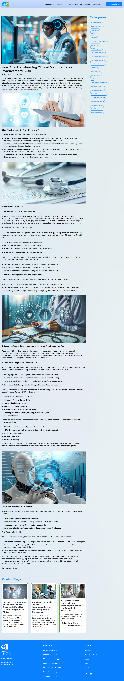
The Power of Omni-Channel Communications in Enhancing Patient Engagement (42, 607)
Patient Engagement (98, 98)
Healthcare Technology (98, 60)
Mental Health (95, 75)
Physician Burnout (97, 109)
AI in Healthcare (96, 22)
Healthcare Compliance (98, 56)
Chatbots (94, 37)
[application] (53, 4)
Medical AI (94, 67)
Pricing (87, 4)
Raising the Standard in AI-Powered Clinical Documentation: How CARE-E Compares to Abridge (14, 607)
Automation (95, 30)
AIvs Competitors (96, 26)
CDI (92, 34)
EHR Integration (96, 49)
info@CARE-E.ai (7, 664)
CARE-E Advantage (50, 672)
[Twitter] (86, 674)
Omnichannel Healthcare (99, 83)
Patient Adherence (97, 86)
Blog (87, 659)
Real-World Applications (52, 667)
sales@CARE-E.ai (7, 662)
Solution (60, 4)
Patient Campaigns (97, 90)
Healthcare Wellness (98, 64)
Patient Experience (97, 101)
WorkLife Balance (96, 113)
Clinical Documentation (98, 41)
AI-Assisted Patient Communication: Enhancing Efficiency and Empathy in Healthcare (71, 606)
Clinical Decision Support (52, 659)
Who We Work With (75, 4)
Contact (88, 668)
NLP (92, 79)
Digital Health (95, 45)
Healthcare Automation (98, 52)
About (88, 645)
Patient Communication (99, 94)
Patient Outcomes (97, 105)
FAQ (87, 663)
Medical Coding (96, 71)
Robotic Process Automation (54, 654)
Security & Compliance (51, 676)
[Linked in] (91, 674)
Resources (97, 4)
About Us (48, 4)
